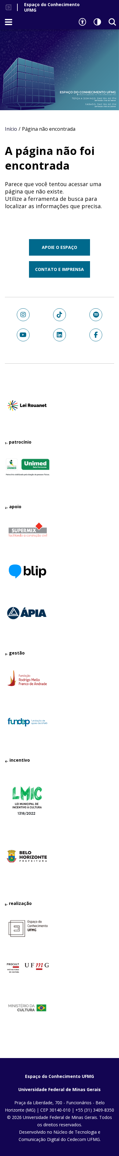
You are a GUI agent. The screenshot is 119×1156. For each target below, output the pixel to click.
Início (11, 129)
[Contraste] (97, 22)
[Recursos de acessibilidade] (82, 22)
